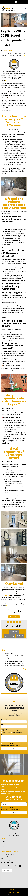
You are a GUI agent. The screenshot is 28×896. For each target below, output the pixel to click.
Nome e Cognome (6, 719)
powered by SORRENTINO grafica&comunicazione (14, 895)
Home (3, 841)
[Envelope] (20, 866)
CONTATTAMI (5, 596)
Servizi (3, 843)
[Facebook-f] (12, 866)
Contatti (3, 848)
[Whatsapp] (16, 866)
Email (2, 724)
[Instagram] (8, 866)
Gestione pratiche (17, 732)
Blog (2, 846)
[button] (25, 8)
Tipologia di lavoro (6, 729)
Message (3, 734)
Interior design (6, 732)
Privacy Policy (14, 889)
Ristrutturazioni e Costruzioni (10, 731)
